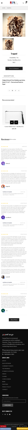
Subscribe (8, 405)
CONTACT (5, 389)
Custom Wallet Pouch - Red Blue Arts (14, 126)
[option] (14, 25)
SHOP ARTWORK (6, 363)
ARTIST (4, 360)
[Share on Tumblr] (18, 90)
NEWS (3, 381)
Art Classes (3, 426)
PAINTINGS (5, 384)
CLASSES (4, 376)
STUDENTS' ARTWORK (8, 371)
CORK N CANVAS (6, 379)
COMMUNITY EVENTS (7, 366)
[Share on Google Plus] (15, 90)
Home (3, 8)
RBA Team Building (23, 426)
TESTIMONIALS (6, 368)
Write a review (12, 139)
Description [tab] (9, 76)
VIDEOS (4, 373)
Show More (12, 194)
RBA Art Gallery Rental (22, 428)
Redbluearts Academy (5, 428)
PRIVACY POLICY (6, 386)
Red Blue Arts (16, 60)
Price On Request (14, 68)
